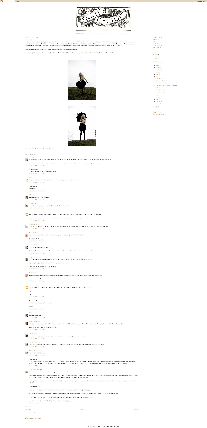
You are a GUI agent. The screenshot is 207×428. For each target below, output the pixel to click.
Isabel (30, 195)
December (158, 63)
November (158, 65)
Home (82, 409)
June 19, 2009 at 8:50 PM (36, 253)
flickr (154, 41)
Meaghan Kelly (32, 224)
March (157, 99)
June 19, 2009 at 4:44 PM (36, 229)
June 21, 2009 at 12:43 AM (37, 365)
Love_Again (32, 257)
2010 (156, 59)
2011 (156, 56)
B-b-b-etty (31, 157)
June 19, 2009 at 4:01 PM (36, 208)
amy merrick (32, 245)
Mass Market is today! (160, 90)
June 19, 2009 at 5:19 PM (36, 241)
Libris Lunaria (156, 43)
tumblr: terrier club (157, 47)
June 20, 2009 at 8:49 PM (36, 355)
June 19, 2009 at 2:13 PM (36, 174)
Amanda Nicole (32, 232)
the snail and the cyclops (34, 369)
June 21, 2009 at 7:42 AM (37, 403)
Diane (30, 212)
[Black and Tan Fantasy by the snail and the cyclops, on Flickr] (82, 100)
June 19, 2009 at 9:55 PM (36, 269)
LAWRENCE (156, 39)
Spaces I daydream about (161, 83)
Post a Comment (29, 407)
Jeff (53, 53)
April (157, 97)
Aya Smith (31, 273)
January (158, 104)
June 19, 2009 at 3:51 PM (36, 199)
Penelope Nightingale (34, 321)
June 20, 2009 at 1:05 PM (36, 347)
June (157, 76)
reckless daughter (33, 203)
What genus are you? (160, 92)
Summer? (28, 40)
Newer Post (28, 409)
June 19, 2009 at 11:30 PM (37, 281)
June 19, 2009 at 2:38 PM (36, 182)
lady (101, 53)
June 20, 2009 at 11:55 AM (37, 317)
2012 (156, 54)
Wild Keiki (31, 285)
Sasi (30, 313)
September (158, 70)
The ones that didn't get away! (162, 81)
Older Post (136, 409)
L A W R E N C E (157, 112)
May (157, 95)
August (157, 72)
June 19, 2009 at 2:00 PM (36, 165)
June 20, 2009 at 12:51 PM (37, 329)
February (158, 101)
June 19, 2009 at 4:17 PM (36, 220)
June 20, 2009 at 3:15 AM (37, 309)
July (157, 74)
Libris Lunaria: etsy (157, 45)
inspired (92, 53)
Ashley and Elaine (33, 350)
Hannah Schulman (33, 342)
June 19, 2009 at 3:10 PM (36, 191)
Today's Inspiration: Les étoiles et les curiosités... (166, 85)
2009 (156, 61)
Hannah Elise (32, 333)
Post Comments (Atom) (37, 413)
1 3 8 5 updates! (159, 78)
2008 (156, 106)
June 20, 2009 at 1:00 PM (36, 338)
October (158, 67)
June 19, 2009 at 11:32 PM (37, 296)
